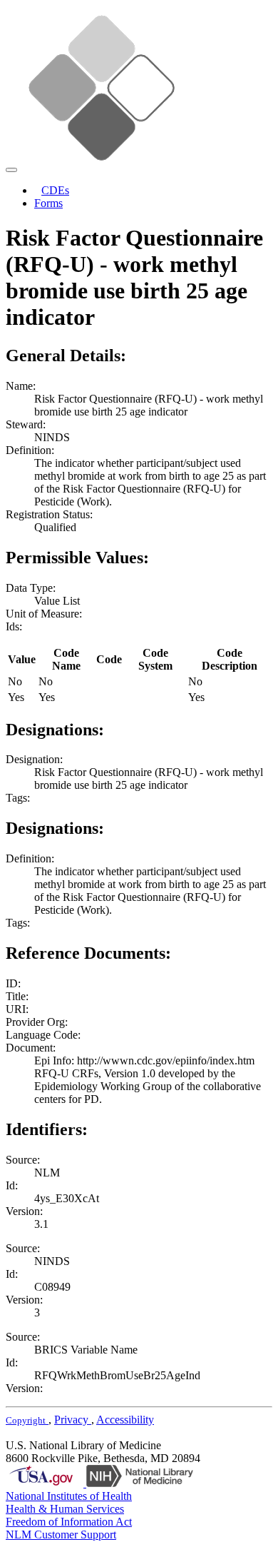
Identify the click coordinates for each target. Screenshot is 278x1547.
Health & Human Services (65, 1509)
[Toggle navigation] (11, 170)
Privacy (72, 1420)
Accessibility (125, 1420)
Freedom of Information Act (69, 1522)
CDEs (55, 190)
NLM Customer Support (61, 1534)
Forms (48, 203)
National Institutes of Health (69, 1496)
